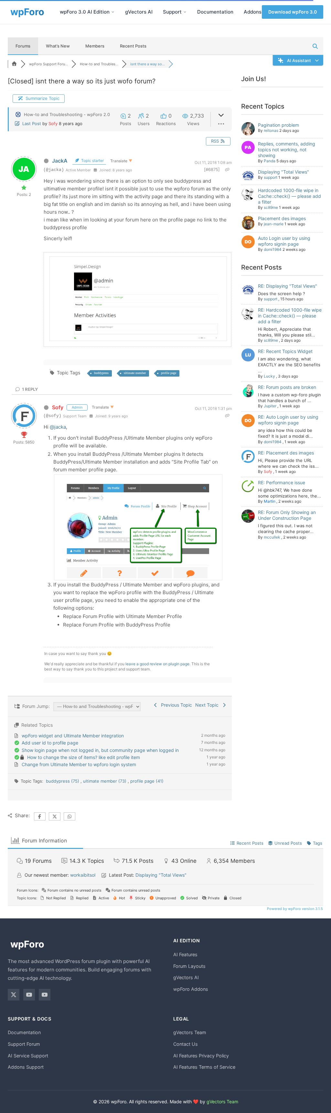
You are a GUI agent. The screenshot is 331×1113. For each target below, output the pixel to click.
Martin (269, 501)
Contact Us (185, 1044)
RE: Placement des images (286, 452)
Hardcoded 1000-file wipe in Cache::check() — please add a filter (289, 196)
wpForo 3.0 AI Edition (85, 12)
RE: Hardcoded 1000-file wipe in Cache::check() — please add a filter (290, 315)
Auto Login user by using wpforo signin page (284, 241)
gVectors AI (139, 12)
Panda (269, 160)
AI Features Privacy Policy (201, 1055)
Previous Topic (175, 705)
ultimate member (135, 373)
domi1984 (273, 249)
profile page (168, 373)
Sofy (53, 123)
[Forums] (14, 64)
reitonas (271, 130)
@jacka (58, 427)
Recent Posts (133, 45)
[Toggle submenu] (113, 12)
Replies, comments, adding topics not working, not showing (286, 149)
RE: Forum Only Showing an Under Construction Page (287, 515)
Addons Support (26, 1067)
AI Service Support (28, 1055)
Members (94, 45)
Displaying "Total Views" (283, 172)
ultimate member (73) (105, 781)
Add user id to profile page (50, 742)
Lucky (269, 376)
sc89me (271, 207)
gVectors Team (189, 1032)
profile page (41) (147, 781)
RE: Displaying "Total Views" (287, 286)
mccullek (272, 537)
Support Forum (24, 1044)
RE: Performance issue (281, 482)
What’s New (58, 45)
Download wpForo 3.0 (292, 12)
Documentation (215, 12)
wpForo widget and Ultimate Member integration (73, 735)
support (270, 177)
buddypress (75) (63, 781)
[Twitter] (13, 995)
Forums (23, 45)
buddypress (101, 373)
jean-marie (273, 223)
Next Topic (208, 705)
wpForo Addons (190, 989)
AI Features (185, 954)
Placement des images (282, 218)
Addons (253, 12)
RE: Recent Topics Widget (285, 351)
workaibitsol (82, 875)
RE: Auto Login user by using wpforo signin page (288, 419)
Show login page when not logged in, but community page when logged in (100, 750)
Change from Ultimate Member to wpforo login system (79, 764)
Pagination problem (278, 125)
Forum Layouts (189, 966)
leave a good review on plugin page (157, 663)
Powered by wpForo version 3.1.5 (294, 908)
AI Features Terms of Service (204, 1067)
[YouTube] (29, 995)
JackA (60, 160)
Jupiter (270, 405)
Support (172, 12)
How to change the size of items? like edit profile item (83, 757)
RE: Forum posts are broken (287, 387)
